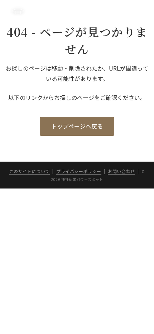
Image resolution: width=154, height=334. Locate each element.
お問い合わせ (121, 171)
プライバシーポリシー (78, 171)
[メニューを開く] (137, 10)
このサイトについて (29, 171)
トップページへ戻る (77, 126)
